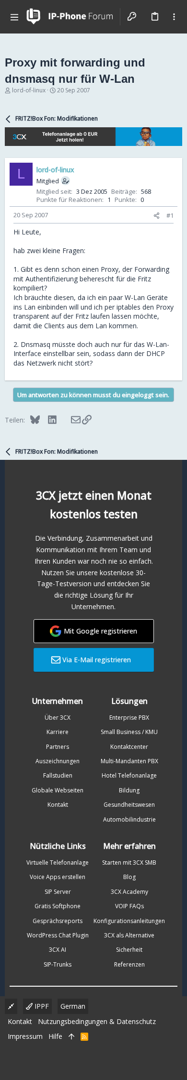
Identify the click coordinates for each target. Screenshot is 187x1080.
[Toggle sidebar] (174, 16)
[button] (14, 16)
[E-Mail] (69, 420)
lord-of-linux (29, 90)
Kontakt (57, 805)
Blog (129, 877)
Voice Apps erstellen (57, 877)
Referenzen (129, 964)
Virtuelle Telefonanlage (57, 862)
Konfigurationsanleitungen (129, 921)
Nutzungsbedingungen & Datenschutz (97, 1021)
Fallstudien (57, 775)
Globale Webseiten (57, 790)
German (72, 1006)
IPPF (41, 1006)
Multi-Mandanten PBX (129, 761)
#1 (170, 215)
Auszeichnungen (57, 761)
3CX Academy (129, 892)
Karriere (58, 732)
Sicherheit (129, 950)
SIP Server (58, 892)
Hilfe (55, 1036)
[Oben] (71, 1036)
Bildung (129, 790)
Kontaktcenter (129, 747)
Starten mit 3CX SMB (129, 862)
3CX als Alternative (129, 935)
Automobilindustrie (129, 819)
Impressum (25, 1036)
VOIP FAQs (129, 906)
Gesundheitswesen (129, 805)
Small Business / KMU (129, 732)
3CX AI (57, 950)
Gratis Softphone (58, 906)
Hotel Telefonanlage (129, 775)
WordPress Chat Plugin (58, 935)
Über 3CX (57, 717)
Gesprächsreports (57, 921)
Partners (57, 747)
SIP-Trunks (57, 964)
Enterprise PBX (129, 717)
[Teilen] (156, 215)
